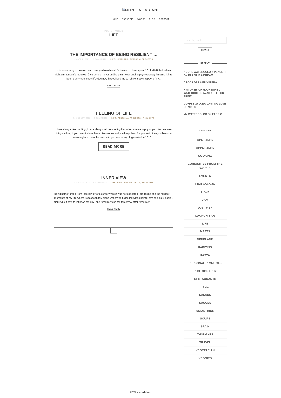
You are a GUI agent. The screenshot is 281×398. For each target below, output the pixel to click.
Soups (205, 318)
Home (115, 19)
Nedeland (122, 59)
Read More (113, 85)
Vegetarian (205, 350)
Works (141, 19)
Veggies (205, 358)
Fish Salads (205, 184)
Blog (152, 19)
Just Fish (205, 207)
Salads (205, 294)
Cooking (205, 155)
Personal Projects (141, 59)
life (112, 59)
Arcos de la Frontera (200, 82)
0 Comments (100, 59)
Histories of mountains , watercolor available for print (204, 93)
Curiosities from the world (205, 166)
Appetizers (205, 147)
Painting (205, 247)
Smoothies (205, 310)
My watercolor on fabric (203, 114)
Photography (205, 271)
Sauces (205, 302)
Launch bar (205, 215)
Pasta (205, 255)
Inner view (113, 178)
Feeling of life (114, 113)
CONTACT (164, 19)
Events (205, 176)
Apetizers (205, 139)
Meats (205, 231)
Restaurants (205, 279)
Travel (205, 342)
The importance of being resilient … (114, 54)
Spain (205, 326)
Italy (205, 191)
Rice (205, 286)
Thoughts (148, 118)
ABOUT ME (127, 19)
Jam (205, 199)
